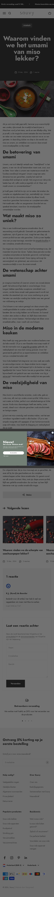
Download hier (13, 452)
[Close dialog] (53, 433)
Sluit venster (6, 456)
